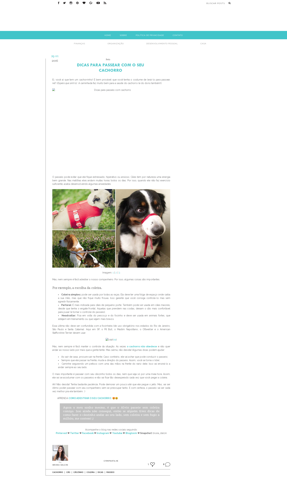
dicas (100, 472)
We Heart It (84, 3)
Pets (108, 59)
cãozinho (78, 472)
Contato (178, 35)
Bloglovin (131, 433)
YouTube (98, 3)
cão (68, 472)
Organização (116, 44)
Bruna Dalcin (60, 465)
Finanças (79, 44)
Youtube (117, 433)
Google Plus (91, 3)
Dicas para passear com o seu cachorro (110, 67)
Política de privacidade (150, 35)
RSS (105, 3)
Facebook (58, 3)
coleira (91, 472)
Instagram (71, 3)
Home (107, 35)
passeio (110, 472)
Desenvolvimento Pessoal (162, 44)
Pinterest (77, 3)
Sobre (123, 35)
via (114, 339)
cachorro (57, 472)
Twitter (64, 3)
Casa (203, 44)
